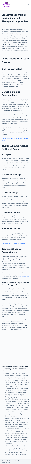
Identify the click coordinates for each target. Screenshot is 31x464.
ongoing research (24, 276)
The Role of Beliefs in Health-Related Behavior (14, 243)
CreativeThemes (6, 462)
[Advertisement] (15, 348)
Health (12, 24)
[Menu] (28, 5)
